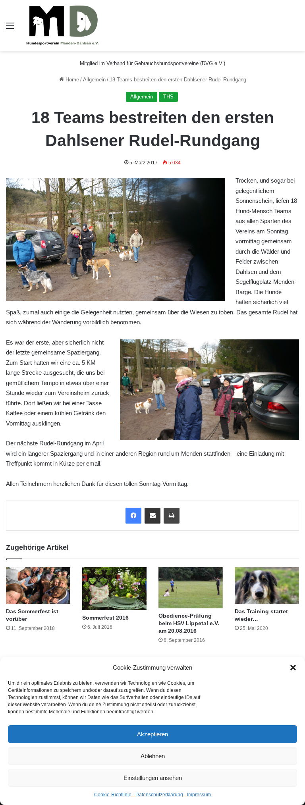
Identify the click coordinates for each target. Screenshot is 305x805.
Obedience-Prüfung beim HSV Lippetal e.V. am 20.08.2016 (188, 623)
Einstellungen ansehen (153, 777)
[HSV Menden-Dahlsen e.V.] (63, 26)
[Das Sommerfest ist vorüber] (38, 585)
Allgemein (94, 80)
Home (71, 80)
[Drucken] (172, 516)
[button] (293, 668)
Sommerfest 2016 (105, 617)
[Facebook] (133, 516)
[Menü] (10, 29)
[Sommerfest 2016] (114, 588)
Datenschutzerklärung (159, 794)
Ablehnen (153, 756)
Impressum (199, 794)
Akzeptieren (152, 734)
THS (168, 97)
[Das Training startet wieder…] (267, 585)
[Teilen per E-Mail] (152, 516)
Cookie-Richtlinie (112, 794)
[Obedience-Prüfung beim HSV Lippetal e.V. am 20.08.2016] (190, 587)
